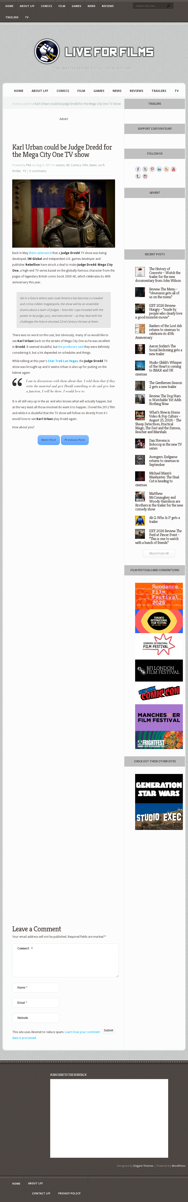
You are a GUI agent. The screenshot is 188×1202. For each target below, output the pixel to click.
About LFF (27, 6)
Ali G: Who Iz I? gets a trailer (164, 519)
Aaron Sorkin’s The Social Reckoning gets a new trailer (165, 349)
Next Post (48, 440)
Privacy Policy (69, 1193)
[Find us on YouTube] (173, 169)
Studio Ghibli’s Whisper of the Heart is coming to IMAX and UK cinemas (158, 368)
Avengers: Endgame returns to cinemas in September (164, 460)
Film (62, 6)
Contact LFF (41, 1193)
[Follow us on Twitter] (145, 169)
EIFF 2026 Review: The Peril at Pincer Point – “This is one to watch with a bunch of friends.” (158, 536)
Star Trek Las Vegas (63, 361)
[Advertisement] (69, 128)
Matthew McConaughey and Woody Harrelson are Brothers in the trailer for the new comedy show (159, 501)
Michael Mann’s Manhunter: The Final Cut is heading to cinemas (157, 479)
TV (27, 17)
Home (9, 6)
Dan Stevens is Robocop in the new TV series (165, 444)
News (91, 6)
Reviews (108, 6)
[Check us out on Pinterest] (152, 169)
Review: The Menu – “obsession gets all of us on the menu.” (164, 293)
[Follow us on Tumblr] (138, 176)
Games (76, 6)
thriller (16, 171)
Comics (46, 6)
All (67, 165)
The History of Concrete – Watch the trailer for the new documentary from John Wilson (158, 274)
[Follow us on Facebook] (138, 169)
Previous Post (75, 440)
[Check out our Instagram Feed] (145, 176)
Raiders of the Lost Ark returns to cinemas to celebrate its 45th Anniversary (158, 331)
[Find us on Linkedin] (159, 169)
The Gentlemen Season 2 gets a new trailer (165, 384)
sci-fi (101, 165)
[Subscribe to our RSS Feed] (166, 169)
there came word (40, 253)
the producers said (70, 347)
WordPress (179, 1166)
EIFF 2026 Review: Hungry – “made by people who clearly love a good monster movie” (158, 311)
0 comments (37, 171)
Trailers (12, 17)
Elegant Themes (143, 1166)
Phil (28, 165)
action (27, 104)
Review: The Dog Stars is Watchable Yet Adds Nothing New (165, 399)
